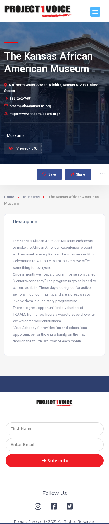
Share (80, 174)
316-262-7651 (21, 98)
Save (52, 174)
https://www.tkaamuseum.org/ (35, 114)
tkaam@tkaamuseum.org (30, 106)
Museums (31, 197)
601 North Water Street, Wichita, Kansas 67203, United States (51, 88)
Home (9, 197)
